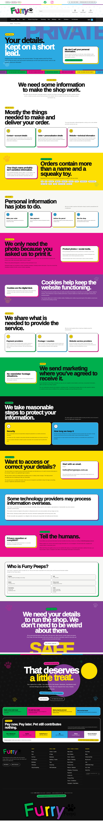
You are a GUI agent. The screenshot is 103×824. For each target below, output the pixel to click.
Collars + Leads (53, 751)
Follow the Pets (88, 756)
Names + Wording (71, 759)
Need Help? (83, 12)
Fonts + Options (71, 756)
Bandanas (52, 756)
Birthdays (34, 762)
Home (11, 23)
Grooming (52, 764)
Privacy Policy (70, 778)
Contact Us (69, 775)
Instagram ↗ (6, 764)
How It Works (70, 754)
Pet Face (33, 756)
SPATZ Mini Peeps (89, 764)
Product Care (70, 764)
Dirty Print (87, 770)
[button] (90, 20)
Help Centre (70, 751)
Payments (69, 772)
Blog (86, 754)
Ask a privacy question (50, 643)
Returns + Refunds (71, 767)
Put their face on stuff (57, 698)
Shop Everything (35, 767)
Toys (51, 762)
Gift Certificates (53, 767)
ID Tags (51, 754)
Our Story (87, 751)
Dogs (33, 751)
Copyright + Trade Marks (72, 783)
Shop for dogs (43, 698)
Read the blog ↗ (15, 764)
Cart (86, 762)
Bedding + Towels (53, 759)
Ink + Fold (87, 767)
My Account (75, 12)
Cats (32, 754)
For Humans (34, 759)
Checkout (90, 12)
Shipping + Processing (72, 770)
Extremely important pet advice (91, 773)
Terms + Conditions (71, 780)
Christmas (34, 764)
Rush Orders (70, 762)
